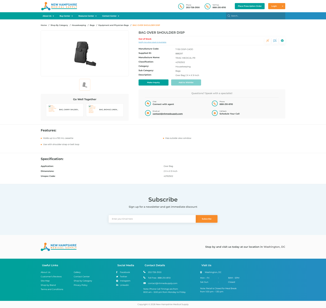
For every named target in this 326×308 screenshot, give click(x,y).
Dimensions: (47, 171)
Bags (92, 25)
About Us (47, 16)
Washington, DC (274, 246)
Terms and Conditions (52, 289)
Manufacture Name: (149, 57)
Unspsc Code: (48, 176)
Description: (145, 75)
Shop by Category (83, 281)
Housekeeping (79, 25)
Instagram (125, 281)
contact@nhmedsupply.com (168, 114)
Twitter (123, 276)
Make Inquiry (153, 82)
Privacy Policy (80, 285)
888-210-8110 (219, 7)
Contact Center (109, 16)
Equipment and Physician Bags (113, 25)
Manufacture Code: (149, 49)
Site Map (45, 281)
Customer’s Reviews (51, 276)
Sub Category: (146, 70)
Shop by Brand (48, 285)
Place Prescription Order (250, 6)
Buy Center (65, 16)
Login (274, 6)
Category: (144, 66)
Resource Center (86, 16)
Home (44, 25)
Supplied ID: (145, 53)
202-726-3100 (193, 7)
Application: (47, 166)
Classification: (146, 62)
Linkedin (124, 285)
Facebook (125, 272)
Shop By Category (60, 25)
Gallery (77, 272)
